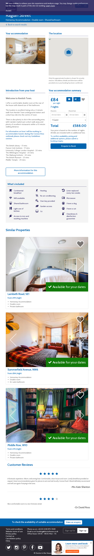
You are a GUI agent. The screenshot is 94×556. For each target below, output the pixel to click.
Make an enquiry (73, 522)
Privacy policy (11, 534)
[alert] (72, 547)
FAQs (8, 541)
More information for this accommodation (25, 171)
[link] (72, 551)
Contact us (10, 536)
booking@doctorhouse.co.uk (47, 531)
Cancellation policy (13, 538)
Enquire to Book (68, 146)
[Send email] (69, 99)
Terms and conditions (14, 529)
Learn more (50, 6)
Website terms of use (14, 531)
